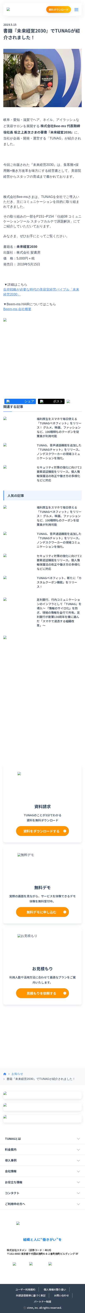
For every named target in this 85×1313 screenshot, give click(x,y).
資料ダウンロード (58, 9)
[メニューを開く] (76, 10)
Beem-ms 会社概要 (17, 309)
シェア (29, 401)
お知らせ (17, 1073)
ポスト (58, 401)
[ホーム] (4, 1074)
